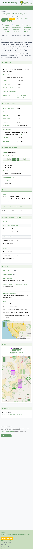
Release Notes (4, 545)
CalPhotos (3, 21)
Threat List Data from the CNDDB (12, 207)
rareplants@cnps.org (24, 534)
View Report (4, 18)
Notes (5, 190)
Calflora (17, 18)
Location (5, 266)
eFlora (22, 18)
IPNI (18, 97)
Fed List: (5, 112)
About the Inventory (6, 542)
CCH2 (26, 18)
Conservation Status (9, 103)
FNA (21, 95)
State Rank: (6, 122)
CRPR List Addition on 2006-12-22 (12, 414)
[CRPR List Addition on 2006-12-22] (21, 134)
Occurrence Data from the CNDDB (12, 217)
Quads (14, 350)
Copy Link (12, 18)
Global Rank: (6, 118)
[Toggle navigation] (2, 7)
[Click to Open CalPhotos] (6, 28)
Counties (18, 350)
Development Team (7, 538)
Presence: (6, 248)
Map (4, 344)
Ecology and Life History (10, 147)
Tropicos (22, 97)
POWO (24, 95)
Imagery (20, 352)
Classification (7, 62)
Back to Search (6, 435)
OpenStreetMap (21, 338)
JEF (18, 95)
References (6, 408)
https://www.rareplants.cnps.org (7, 431)
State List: (5, 115)
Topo (16, 352)
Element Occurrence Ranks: (11, 225)
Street (12, 352)
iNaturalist (9, 21)
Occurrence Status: (9, 237)
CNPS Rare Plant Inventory (9, 3)
